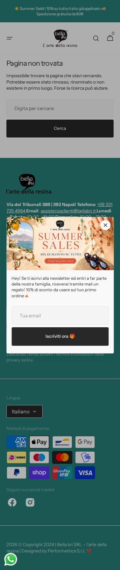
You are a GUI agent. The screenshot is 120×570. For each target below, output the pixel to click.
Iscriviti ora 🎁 (60, 336)
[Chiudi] (105, 225)
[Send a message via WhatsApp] (10, 559)
